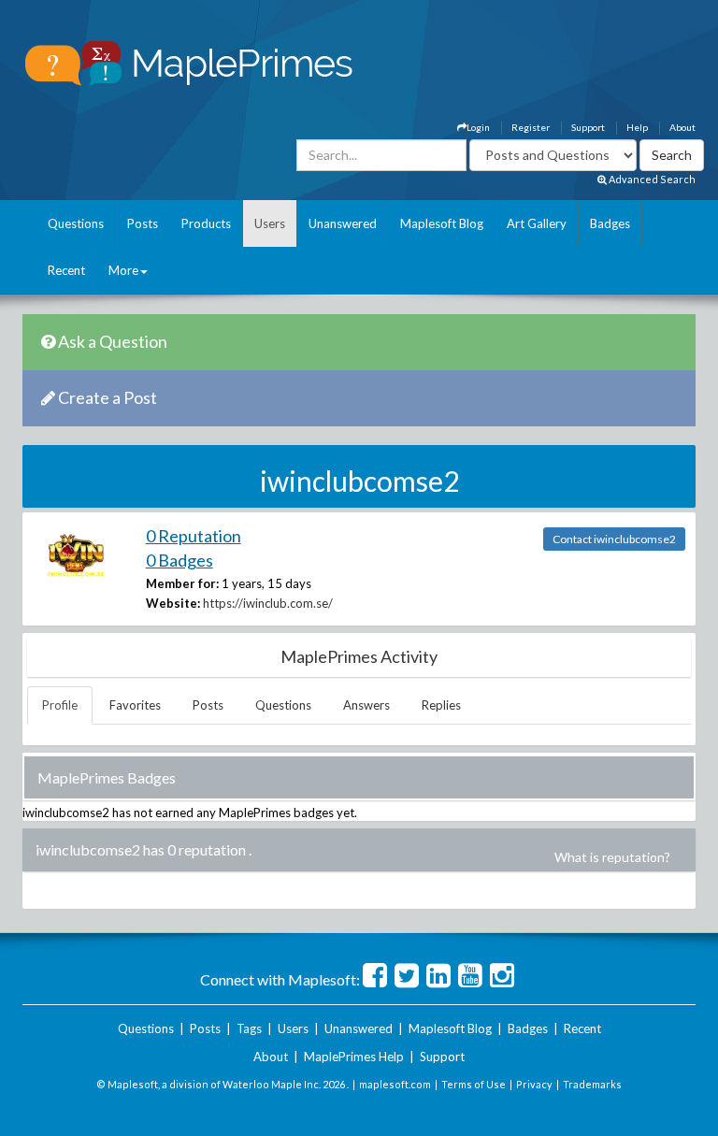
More (123, 270)
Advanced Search (651, 179)
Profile (60, 704)
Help (637, 127)
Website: (173, 603)
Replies (441, 704)
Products (206, 223)
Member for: (182, 583)
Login (478, 127)
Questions (76, 223)
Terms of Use (473, 1084)
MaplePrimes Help (354, 1056)
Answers (366, 704)
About (682, 127)
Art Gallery (537, 223)
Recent (66, 270)
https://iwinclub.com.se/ (268, 603)
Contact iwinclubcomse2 (614, 539)
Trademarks (592, 1084)
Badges (610, 223)
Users (269, 223)
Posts (142, 223)
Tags (249, 1028)
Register (530, 127)
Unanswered (343, 223)
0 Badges (179, 560)
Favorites (135, 704)
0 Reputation (193, 535)
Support (588, 127)
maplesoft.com (395, 1084)
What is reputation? (612, 857)
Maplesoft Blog (441, 223)
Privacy (534, 1084)
